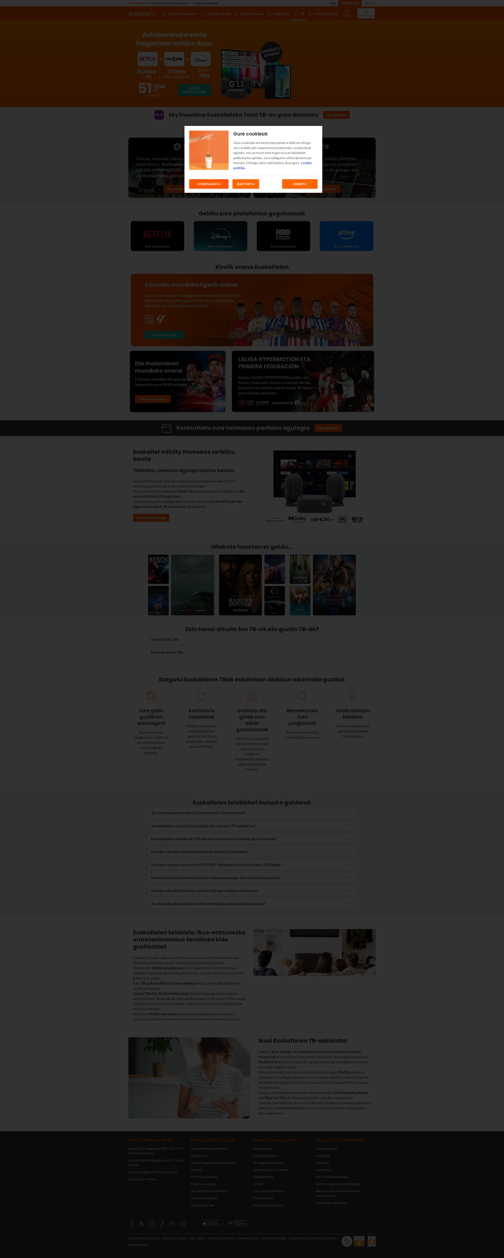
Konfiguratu (208, 184)
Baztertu (245, 184)
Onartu (300, 184)
